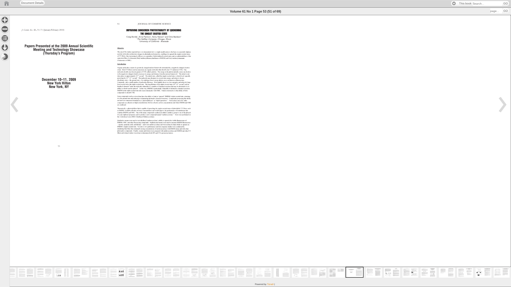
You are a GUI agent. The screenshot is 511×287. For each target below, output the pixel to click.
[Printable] (5, 57)
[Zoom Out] (5, 29)
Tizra (270, 284)
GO (505, 3)
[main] (260, 151)
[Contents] (5, 38)
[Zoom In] (5, 20)
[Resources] (5, 47)
